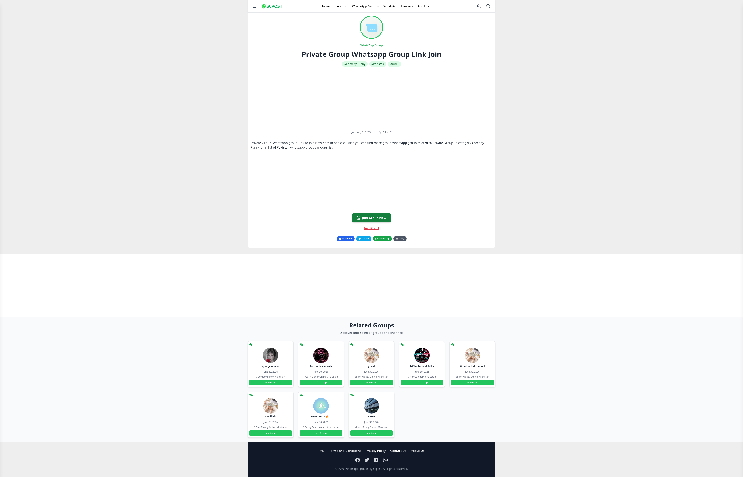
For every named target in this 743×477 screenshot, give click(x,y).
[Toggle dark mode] (479, 6)
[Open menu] (255, 6)
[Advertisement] (371, 98)
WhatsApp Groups (365, 6)
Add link (423, 6)
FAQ (321, 451)
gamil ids (270, 416)
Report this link (371, 228)
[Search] (488, 6)
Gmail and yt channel (472, 366)
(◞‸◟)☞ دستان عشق (270, 366)
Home (325, 6)
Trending (340, 6)
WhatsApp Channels (398, 6)
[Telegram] (376, 460)
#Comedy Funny (354, 64)
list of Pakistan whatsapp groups (292, 147)
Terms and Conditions (345, 451)
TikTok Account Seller (422, 366)
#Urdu (394, 64)
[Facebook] (357, 460)
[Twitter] (367, 460)
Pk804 (371, 416)
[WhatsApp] (385, 460)
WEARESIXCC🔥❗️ (321, 416)
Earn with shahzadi (321, 366)
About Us (418, 451)
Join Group (270, 382)
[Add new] (470, 6)
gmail (371, 366)
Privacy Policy (376, 451)
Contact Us (398, 451)
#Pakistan (378, 64)
